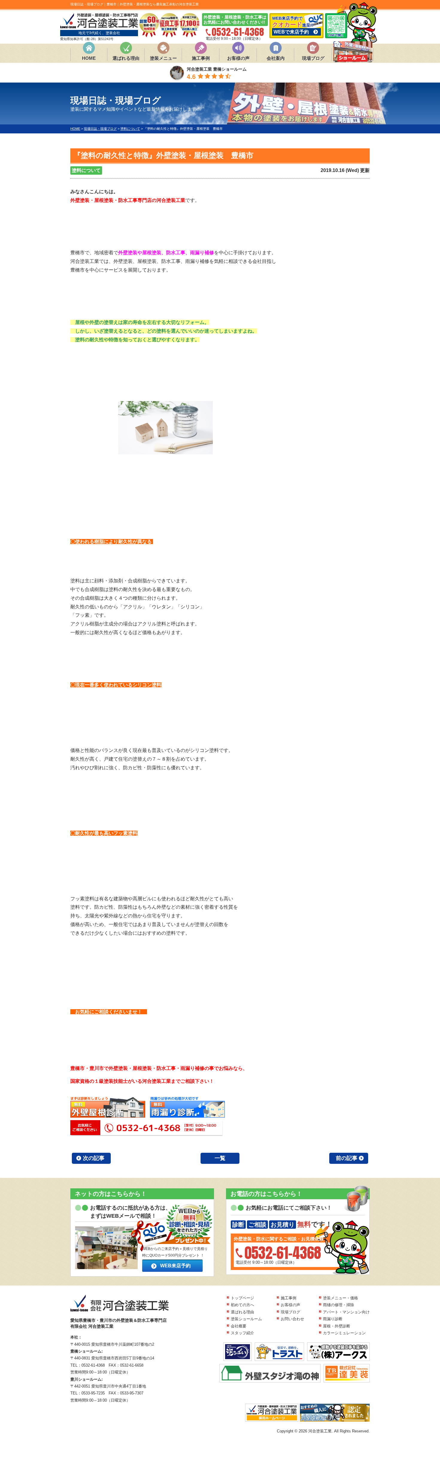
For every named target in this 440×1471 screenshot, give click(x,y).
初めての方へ (242, 1305)
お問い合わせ (292, 1319)
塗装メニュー (163, 58)
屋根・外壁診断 (336, 1326)
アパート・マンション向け (346, 1312)
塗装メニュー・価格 (340, 1298)
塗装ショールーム (246, 1319)
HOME (89, 58)
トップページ (242, 1298)
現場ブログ (313, 58)
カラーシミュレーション (344, 1333)
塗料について (86, 170)
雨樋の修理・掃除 (338, 1305)
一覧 (220, 1158)
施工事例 (201, 58)
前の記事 (346, 1158)
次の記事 (93, 1158)
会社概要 (238, 1326)
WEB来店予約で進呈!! (292, 25)
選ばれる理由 (126, 58)
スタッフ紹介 (242, 1333)
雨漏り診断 (332, 1319)
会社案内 (276, 58)
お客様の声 (238, 58)
